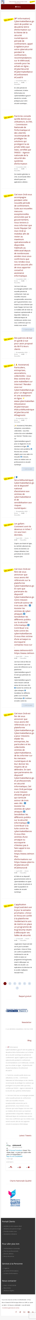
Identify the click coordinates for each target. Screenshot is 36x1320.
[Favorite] (29, 1167)
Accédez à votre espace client (13, 1226)
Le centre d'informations (11, 1271)
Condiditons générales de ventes (10, 1308)
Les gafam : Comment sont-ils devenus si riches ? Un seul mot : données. (23, 529)
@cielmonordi (17, 1147)
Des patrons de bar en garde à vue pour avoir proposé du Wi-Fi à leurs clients (23, 343)
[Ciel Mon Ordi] (18, 2)
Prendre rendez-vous (10, 1231)
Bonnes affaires (9, 1254)
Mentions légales (9, 1290)
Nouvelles (17, 84)
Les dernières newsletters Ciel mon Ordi (20, 1029)
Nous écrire (7, 1288)
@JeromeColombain (15, 1150)
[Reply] (11, 1167)
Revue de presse (9, 1256)
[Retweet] (20, 1167)
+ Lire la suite (28, 330)
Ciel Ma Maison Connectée (12, 1248)
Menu (19, 7)
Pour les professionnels (11, 1251)
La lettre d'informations (11, 1273)
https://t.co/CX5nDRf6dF (14, 1156)
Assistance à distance (10, 1234)
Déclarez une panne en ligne (12, 1229)
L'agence (6, 1268)
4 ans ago (9, 1159)
